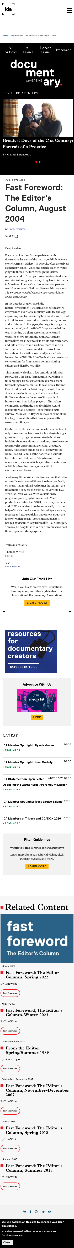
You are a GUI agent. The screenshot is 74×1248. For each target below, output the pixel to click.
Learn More (37, 866)
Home (5, 35)
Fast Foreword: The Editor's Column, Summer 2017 (34, 1168)
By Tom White (9, 983)
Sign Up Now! (37, 602)
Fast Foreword (12, 566)
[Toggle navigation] (69, 9)
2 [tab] (40, 162)
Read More (12, 749)
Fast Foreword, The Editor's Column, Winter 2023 (34, 1012)
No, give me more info (12, 1235)
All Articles (11, 50)
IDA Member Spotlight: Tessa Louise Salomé (33, 801)
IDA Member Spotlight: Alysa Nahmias (28, 745)
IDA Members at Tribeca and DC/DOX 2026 (32, 818)
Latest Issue (45, 50)
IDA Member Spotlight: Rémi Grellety (28, 762)
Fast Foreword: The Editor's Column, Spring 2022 (34, 974)
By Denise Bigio (10, 1059)
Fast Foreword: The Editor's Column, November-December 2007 (37, 1090)
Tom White (18, 229)
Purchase (63, 50)
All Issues (28, 50)
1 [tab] (36, 162)
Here (37, 717)
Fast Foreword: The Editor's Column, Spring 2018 (34, 1130)
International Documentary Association (8, 9)
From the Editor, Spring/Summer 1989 (27, 1050)
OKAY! (7, 1242)
